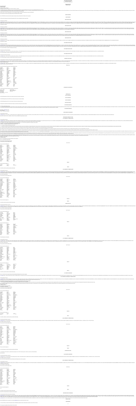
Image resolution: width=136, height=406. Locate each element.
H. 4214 (1, 395)
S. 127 (1, 275)
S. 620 (1, 171)
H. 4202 (1, 320)
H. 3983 (1, 114)
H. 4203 (1, 356)
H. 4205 (1, 362)
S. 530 (1, 120)
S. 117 (1, 240)
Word (3, 40)
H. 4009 (15, 400)
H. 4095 (4, 109)
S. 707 (1, 63)
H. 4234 (1, 40)
